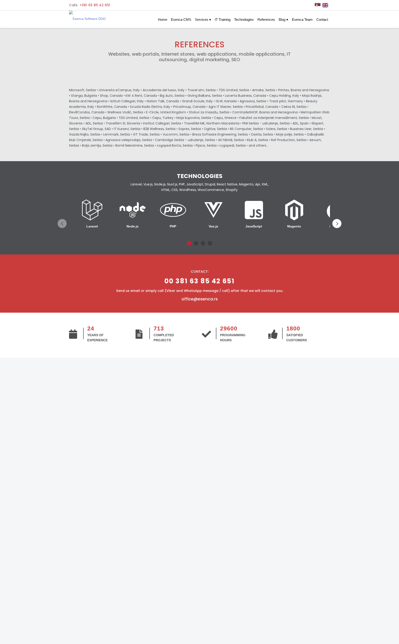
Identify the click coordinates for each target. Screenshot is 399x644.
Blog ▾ (283, 19)
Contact (322, 19)
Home (162, 19)
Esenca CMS (181, 19)
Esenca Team (302, 19)
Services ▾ (203, 19)
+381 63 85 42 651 (95, 5)
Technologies (244, 19)
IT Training (222, 19)
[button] (62, 223)
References (266, 19)
